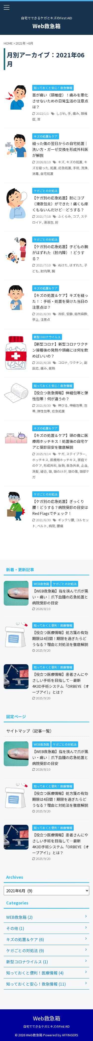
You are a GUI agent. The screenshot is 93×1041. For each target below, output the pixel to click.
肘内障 (45, 271)
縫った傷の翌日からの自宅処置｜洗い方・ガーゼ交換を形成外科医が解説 (60, 149)
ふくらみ (64, 216)
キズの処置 (74, 162)
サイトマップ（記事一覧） (30, 731)
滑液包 (48, 222)
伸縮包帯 (75, 405)
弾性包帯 (43, 411)
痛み (76, 113)
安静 (69, 313)
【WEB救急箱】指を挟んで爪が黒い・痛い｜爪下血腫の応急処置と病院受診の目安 (60, 596)
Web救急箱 (46, 26)
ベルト (42, 525)
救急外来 (72, 465)
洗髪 (35, 471)
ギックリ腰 (66, 520)
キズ (61, 162)
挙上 (35, 319)
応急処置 (64, 168)
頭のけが (60, 471)
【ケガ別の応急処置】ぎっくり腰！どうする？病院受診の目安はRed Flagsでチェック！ (60, 507)
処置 (53, 168)
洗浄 (84, 168)
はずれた (75, 265)
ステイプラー (76, 453)
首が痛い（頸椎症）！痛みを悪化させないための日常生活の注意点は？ (60, 100)
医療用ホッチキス (63, 459)
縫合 (43, 471)
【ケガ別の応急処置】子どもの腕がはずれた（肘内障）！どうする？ (60, 252)
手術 (76, 168)
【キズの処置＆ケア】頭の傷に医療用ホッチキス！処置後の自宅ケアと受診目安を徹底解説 (60, 441)
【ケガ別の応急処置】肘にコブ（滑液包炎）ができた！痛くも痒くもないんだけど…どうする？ (60, 203)
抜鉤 (61, 465)
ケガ (61, 453)
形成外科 (50, 465)
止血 (84, 465)
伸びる (63, 405)
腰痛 (60, 525)
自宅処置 (46, 173)
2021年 (20, 43)
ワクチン (75, 362)
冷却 (61, 313)
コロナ (63, 362)
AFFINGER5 (70, 1035)
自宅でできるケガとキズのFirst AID (46, 1026)
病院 (52, 525)
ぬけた (63, 265)
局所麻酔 (80, 313)
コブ (76, 216)
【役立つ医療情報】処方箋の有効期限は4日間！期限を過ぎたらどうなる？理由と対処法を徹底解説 (60, 638)
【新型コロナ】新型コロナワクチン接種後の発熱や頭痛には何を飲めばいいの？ (60, 349)
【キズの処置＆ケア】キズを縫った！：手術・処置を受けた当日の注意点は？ (60, 301)
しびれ (61, 113)
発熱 (52, 368)
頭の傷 (73, 471)
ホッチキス (40, 459)
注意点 (45, 319)
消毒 (35, 173)
